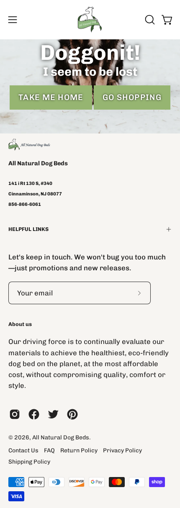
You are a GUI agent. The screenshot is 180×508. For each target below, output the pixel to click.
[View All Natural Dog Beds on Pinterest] (72, 414)
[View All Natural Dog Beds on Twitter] (53, 414)
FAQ (49, 450)
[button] (149, 20)
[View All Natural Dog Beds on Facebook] (34, 414)
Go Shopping (132, 97)
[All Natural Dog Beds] (90, 19)
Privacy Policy (122, 450)
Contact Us (23, 450)
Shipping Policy (29, 461)
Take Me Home (50, 97)
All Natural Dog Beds (38, 163)
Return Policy (79, 450)
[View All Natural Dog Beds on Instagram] (14, 414)
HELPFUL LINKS (28, 229)
